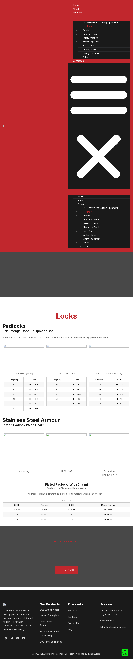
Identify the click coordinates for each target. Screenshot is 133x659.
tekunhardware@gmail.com (113, 627)
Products (77, 12)
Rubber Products (91, 34)
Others (86, 57)
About (76, 9)
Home (76, 5)
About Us (72, 610)
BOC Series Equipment (51, 641)
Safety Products (90, 37)
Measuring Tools (91, 41)
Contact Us (78, 60)
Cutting (86, 30)
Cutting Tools (89, 49)
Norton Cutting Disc (49, 615)
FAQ (70, 629)
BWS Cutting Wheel (49, 609)
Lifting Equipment (91, 53)
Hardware (87, 26)
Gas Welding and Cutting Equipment (100, 22)
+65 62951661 (107, 620)
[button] (99, 126)
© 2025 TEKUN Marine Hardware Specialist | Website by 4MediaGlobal (66, 653)
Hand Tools (88, 45)
